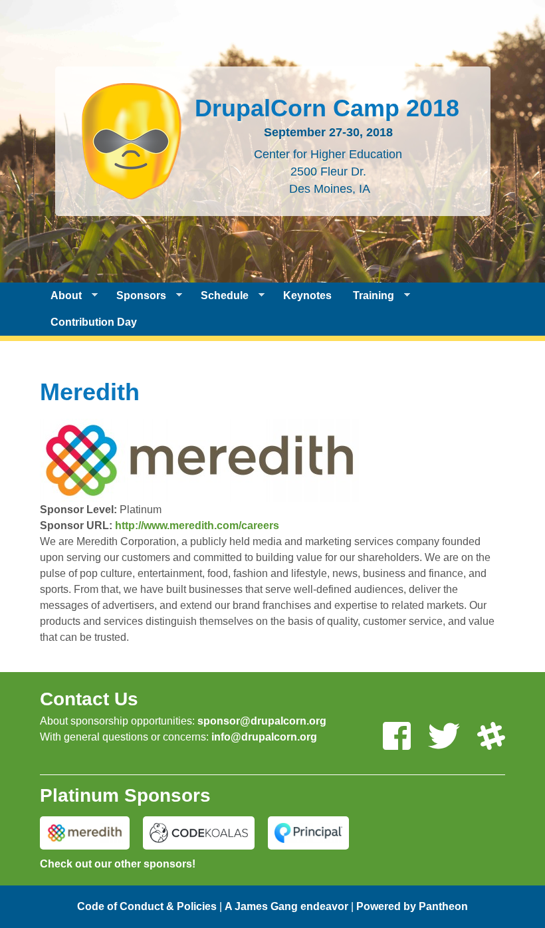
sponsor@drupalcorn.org (261, 721)
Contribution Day (94, 322)
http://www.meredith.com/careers (197, 525)
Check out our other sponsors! (117, 864)
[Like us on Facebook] (397, 736)
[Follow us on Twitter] (444, 736)
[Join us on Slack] (491, 736)
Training (368, 296)
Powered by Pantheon (412, 906)
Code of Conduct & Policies (147, 906)
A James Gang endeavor (286, 906)
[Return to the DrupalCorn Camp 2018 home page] (131, 191)
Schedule (219, 296)
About (61, 296)
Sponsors (136, 296)
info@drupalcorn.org (264, 737)
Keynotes (307, 295)
